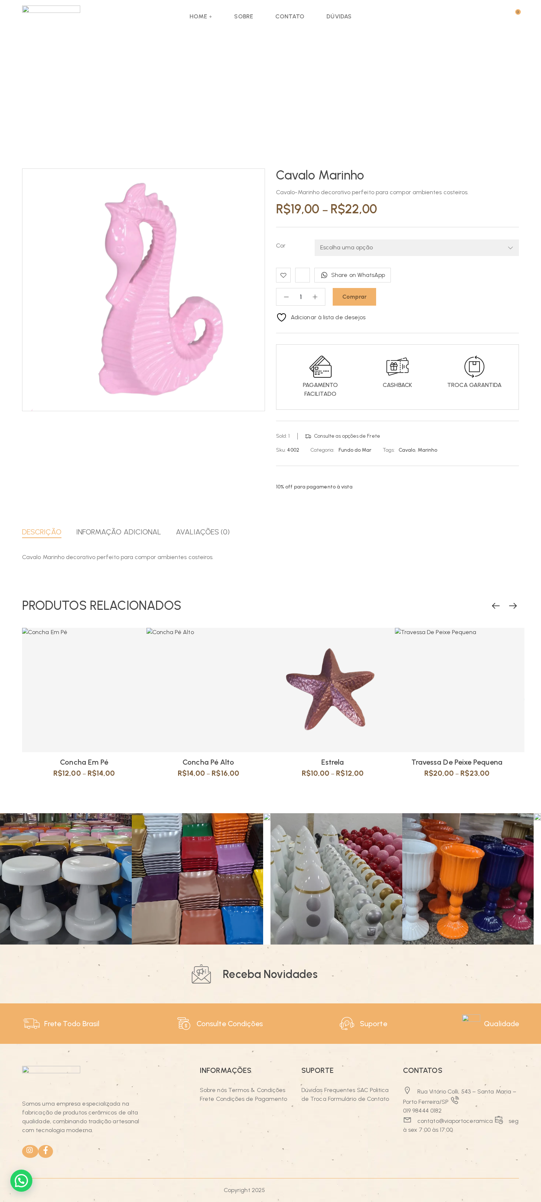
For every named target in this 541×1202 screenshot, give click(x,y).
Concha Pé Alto (208, 762)
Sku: (281, 450)
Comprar (354, 296)
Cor (281, 245)
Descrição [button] (41, 531)
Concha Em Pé (84, 762)
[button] (21, 1181)
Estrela (332, 762)
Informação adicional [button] (119, 531)
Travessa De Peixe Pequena (456, 762)
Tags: (389, 450)
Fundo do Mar (355, 450)
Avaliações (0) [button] (203, 531)
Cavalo (407, 450)
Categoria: (322, 450)
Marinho (428, 450)
